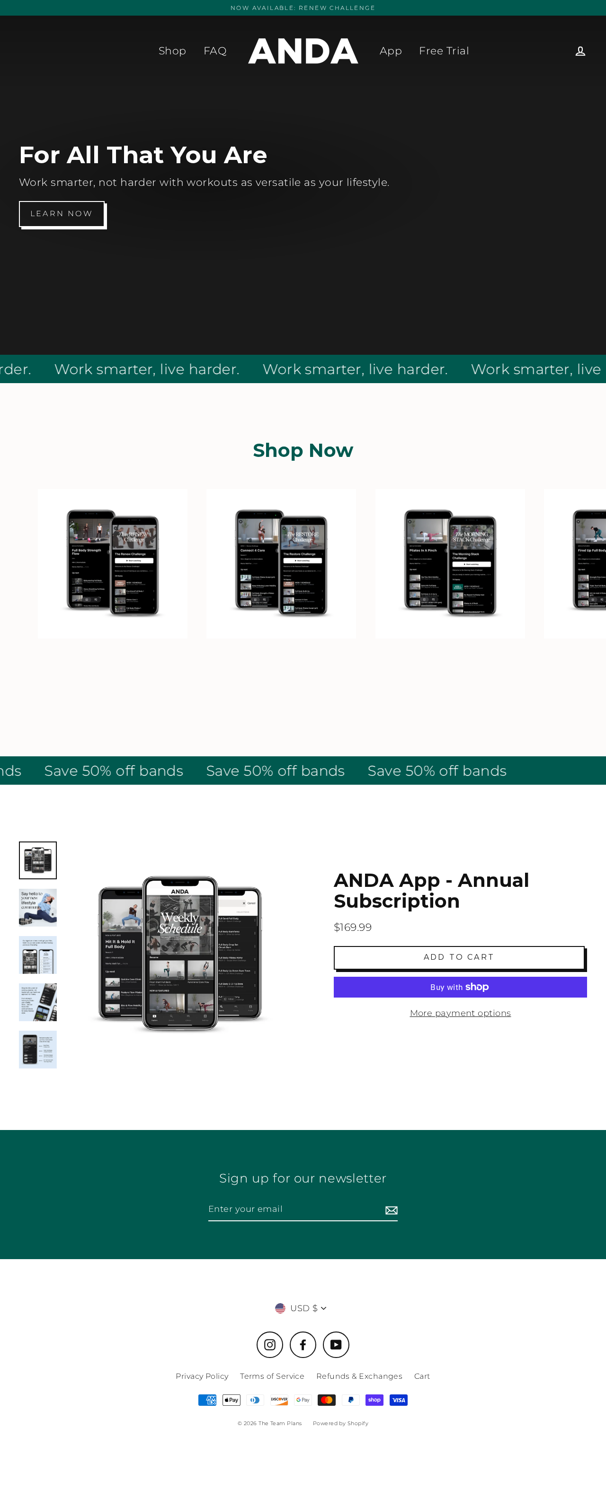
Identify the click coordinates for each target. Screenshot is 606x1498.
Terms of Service (272, 1376)
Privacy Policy (202, 1376)
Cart (422, 1376)
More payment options (460, 1013)
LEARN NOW (61, 213)
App (391, 50)
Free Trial (444, 50)
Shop (173, 50)
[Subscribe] (390, 1209)
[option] (180, 955)
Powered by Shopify (340, 1423)
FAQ (215, 50)
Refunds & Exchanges (359, 1376)
